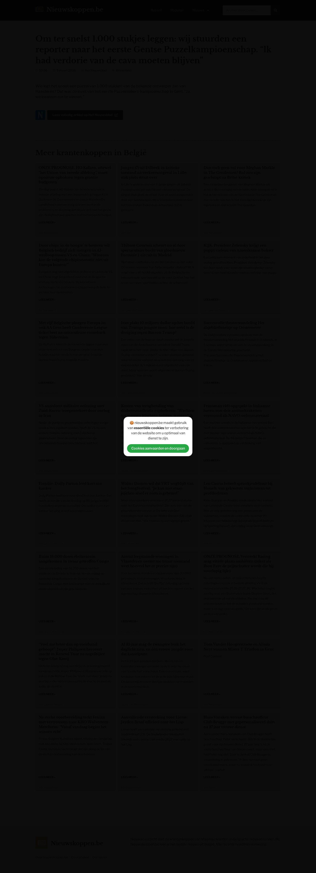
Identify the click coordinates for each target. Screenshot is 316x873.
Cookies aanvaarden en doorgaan (158, 448)
